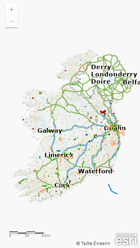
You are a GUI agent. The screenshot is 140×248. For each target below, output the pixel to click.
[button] (12, 10)
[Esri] (126, 239)
